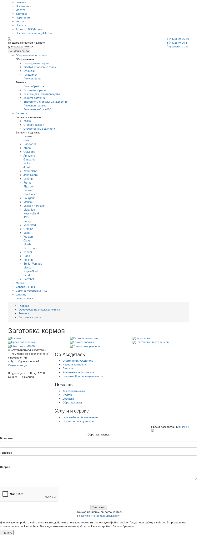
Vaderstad (29, 225)
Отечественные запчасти (39, 128)
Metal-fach (29, 209)
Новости (21, 25)
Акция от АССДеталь (29, 29)
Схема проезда (18, 365)
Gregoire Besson (33, 125)
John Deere (30, 175)
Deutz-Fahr (30, 248)
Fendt (27, 275)
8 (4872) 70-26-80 (178, 39)
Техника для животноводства (41, 94)
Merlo (26, 233)
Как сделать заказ (74, 391)
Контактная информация (78, 372)
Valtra (26, 163)
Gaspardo (29, 159)
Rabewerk (29, 144)
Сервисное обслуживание (79, 421)
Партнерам (23, 17)
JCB (25, 217)
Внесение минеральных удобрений (45, 101)
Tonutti (27, 252)
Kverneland (30, 171)
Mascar (28, 267)
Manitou (28, 202)
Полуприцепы (32, 78)
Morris (27, 244)
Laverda (28, 179)
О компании (23, 6)
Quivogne (29, 152)
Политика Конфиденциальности (83, 376)
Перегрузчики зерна (36, 63)
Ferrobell (28, 279)
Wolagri (28, 236)
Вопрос (5, 467)
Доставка (21, 13)
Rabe (26, 256)
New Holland (31, 213)
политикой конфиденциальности (99, 515)
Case (26, 140)
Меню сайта (20, 51)
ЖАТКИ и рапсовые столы (39, 67)
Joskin (27, 167)
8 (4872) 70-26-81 (178, 42)
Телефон (6, 452)
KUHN (27, 121)
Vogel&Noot (30, 271)
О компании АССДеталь (78, 360)
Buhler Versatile (33, 263)
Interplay (183, 427)
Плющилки (30, 74)
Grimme (28, 229)
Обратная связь (73, 402)
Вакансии (68, 368)
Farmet (27, 182)
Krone (27, 148)
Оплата (20, 10)
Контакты (21, 21)
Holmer (27, 190)
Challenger (30, 194)
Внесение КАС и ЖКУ (37, 109)
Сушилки (29, 71)
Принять (7, 532)
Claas (26, 240)
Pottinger (28, 260)
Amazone (29, 155)
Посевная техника (34, 105)
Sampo (27, 221)
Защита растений (34, 98)
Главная (21, 2)
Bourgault (29, 198)
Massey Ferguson (34, 206)
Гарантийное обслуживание (80, 417)
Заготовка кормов (34, 90)
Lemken (28, 136)
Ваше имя (6, 438)
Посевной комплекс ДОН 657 (34, 33)
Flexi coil (28, 186)
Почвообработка (33, 86)
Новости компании (74, 364)
